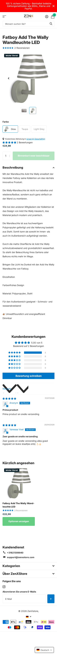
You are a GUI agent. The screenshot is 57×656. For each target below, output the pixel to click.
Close (53, 6)
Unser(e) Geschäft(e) (35, 139)
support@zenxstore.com (20, 557)
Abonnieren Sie (50, 598)
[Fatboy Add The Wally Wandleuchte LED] (19, 483)
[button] (10, 142)
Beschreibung (13, 167)
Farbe (6, 121)
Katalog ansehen (4, 16)
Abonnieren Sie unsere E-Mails (19, 591)
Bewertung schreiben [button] (29, 375)
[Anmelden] (46, 16)
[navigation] (8, 78)
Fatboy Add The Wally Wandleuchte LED (18, 505)
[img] (9, 398)
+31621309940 (15, 552)
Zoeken (51, 23)
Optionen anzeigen (18, 521)
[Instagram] (4, 586)
